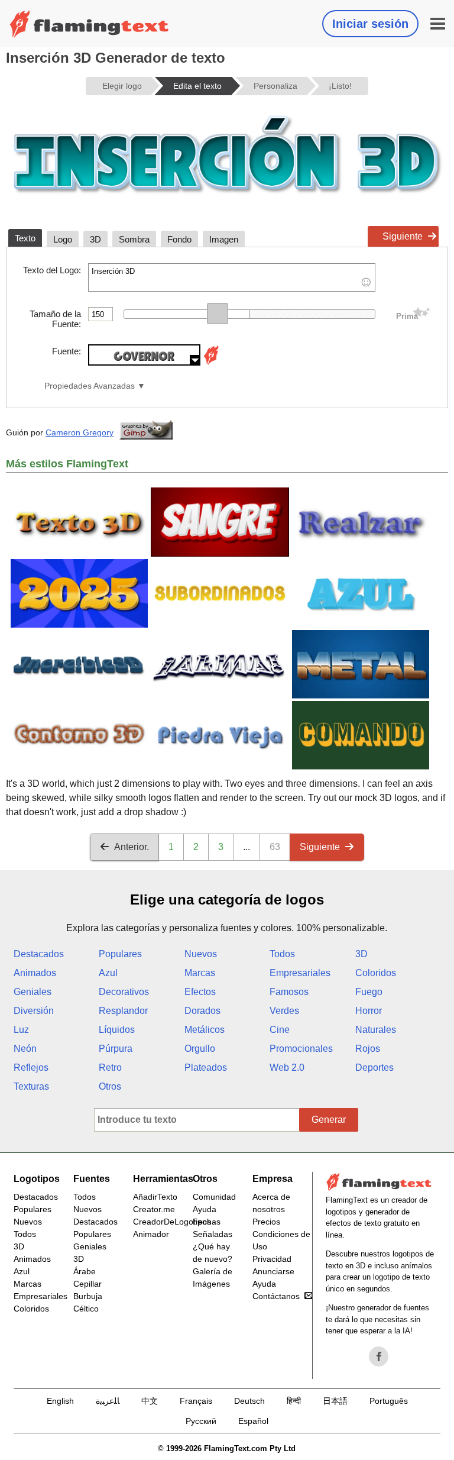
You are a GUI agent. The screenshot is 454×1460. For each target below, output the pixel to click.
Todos (282, 954)
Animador (151, 1234)
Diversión (34, 1011)
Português (388, 1401)
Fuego (368, 992)
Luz (21, 1030)
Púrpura (115, 1049)
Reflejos (31, 1067)
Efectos (200, 992)
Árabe (84, 1271)
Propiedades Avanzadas (89, 386)
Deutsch (249, 1401)
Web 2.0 (287, 1067)
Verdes (284, 1011)
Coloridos (375, 973)
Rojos (367, 1049)
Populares (120, 954)
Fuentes (91, 1179)
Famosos (289, 992)
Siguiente (402, 236)
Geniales (32, 992)
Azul (108, 973)
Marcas (199, 973)
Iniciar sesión (370, 23)
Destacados (39, 954)
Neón (25, 1049)
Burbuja (87, 1296)
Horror (368, 1011)
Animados (35, 973)
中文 (149, 1401)
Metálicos (204, 1030)
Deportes (374, 1067)
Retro (110, 1067)
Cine (280, 1030)
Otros (110, 1086)
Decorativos (124, 992)
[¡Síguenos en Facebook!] (379, 1356)
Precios (266, 1221)
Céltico (86, 1308)
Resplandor (123, 1011)
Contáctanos (276, 1296)
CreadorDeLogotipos (172, 1221)
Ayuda (204, 1209)
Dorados (202, 1011)
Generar (329, 1120)
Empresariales (300, 973)
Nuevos (200, 954)
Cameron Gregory (80, 432)
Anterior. (131, 847)
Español (253, 1421)
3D (361, 954)
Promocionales (301, 1049)
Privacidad (271, 1259)
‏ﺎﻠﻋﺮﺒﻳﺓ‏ (107, 1401)
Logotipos (37, 1179)
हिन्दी (294, 1401)
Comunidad (214, 1196)
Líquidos (117, 1030)
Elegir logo (122, 86)
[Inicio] (89, 23)
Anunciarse (273, 1271)
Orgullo (199, 1049)
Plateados (205, 1067)
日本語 (335, 1401)
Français (196, 1401)
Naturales (375, 1030)
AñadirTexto (155, 1196)
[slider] (217, 313)
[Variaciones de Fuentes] (211, 362)
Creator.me (154, 1209)
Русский (201, 1421)
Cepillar (87, 1283)
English (60, 1401)
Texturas (31, 1086)
